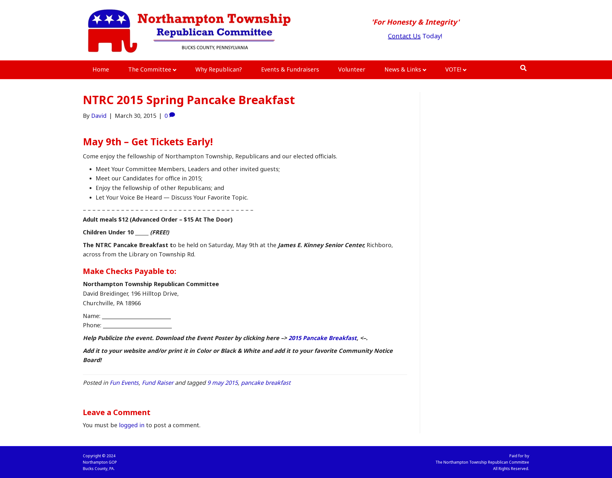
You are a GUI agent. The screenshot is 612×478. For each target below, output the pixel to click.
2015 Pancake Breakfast (322, 338)
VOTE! (453, 69)
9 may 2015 (222, 382)
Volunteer (351, 69)
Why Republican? (218, 69)
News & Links (402, 69)
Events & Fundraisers (290, 69)
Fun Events (124, 382)
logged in (131, 425)
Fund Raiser (157, 382)
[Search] (523, 68)
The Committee (149, 69)
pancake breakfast (265, 382)
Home (100, 69)
